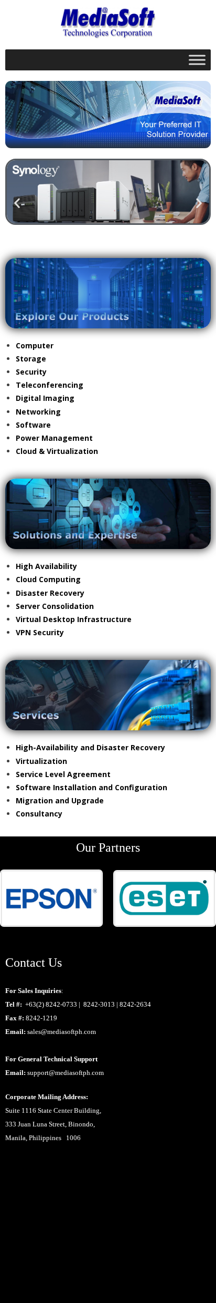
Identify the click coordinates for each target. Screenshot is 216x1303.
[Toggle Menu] (197, 60)
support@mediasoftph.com (65, 1073)
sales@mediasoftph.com (61, 1032)
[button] (17, 203)
